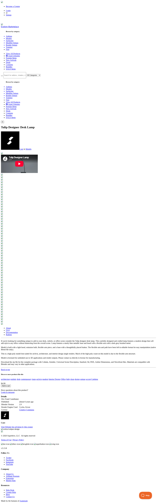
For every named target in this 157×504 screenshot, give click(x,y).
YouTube (9, 464)
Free (7, 49)
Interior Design (54, 379)
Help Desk (10, 490)
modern (45, 379)
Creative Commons (26, 410)
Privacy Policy (18, 440)
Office (63, 379)
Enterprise (10, 478)
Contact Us (10, 497)
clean (72, 379)
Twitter (8, 458)
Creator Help (11, 492)
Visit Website (6, 427)
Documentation (12, 332)
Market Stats (11, 481)
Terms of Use (6, 440)
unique (82, 379)
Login (8, 11)
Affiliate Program (12, 476)
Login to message (8, 392)
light (68, 379)
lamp (34, 379)
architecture (5, 379)
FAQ (8, 330)
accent (88, 379)
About (8, 328)
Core (21, 149)
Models (28, 149)
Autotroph (24, 501)
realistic (13, 379)
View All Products (13, 54)
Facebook (9, 460)
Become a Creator (13, 6)
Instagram (9, 462)
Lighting (94, 379)
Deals (8, 62)
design (77, 379)
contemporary (26, 379)
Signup (8, 15)
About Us (9, 474)
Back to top (5, 370)
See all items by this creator (22, 427)
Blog (8, 494)
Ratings (9, 335)
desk (18, 379)
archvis (39, 379)
